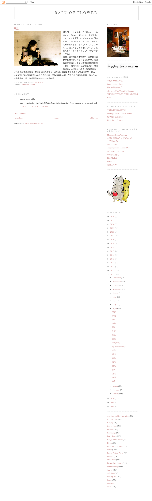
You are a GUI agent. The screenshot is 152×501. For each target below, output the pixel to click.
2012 (112, 270)
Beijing (110, 422)
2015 (112, 258)
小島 (114, 323)
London (110, 456)
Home (56, 117)
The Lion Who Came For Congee (120, 90)
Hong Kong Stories (114, 120)
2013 (112, 266)
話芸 (114, 350)
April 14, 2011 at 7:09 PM (34, 106)
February (116, 389)
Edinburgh (111, 432)
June (115, 300)
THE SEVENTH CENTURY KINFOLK (122, 94)
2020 (112, 239)
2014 (112, 262)
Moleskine (111, 459)
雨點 (114, 358)
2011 (112, 274)
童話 (114, 335)
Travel (109, 470)
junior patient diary (115, 84)
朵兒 (114, 331)
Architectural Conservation (118, 416)
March (115, 386)
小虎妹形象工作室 (115, 80)
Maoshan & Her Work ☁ (117, 134)
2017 (112, 251)
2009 (112, 402)
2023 (112, 228)
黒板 (114, 338)
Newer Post (18, 117)
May (115, 304)
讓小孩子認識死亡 (115, 87)
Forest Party (112, 161)
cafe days (111, 473)
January (116, 393)
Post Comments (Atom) (34, 123)
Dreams (25, 84)
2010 (112, 398)
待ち (114, 319)
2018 (112, 247)
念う (114, 369)
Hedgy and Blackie (115, 439)
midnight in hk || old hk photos (119, 113)
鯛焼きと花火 (113, 154)
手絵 (114, 315)
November (117, 281)
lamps (109, 480)
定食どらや (112, 164)
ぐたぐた (116, 342)
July (115, 297)
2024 (112, 224)
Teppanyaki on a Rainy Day (118, 147)
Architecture (112, 419)
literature (110, 483)
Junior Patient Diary (115, 453)
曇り (114, 327)
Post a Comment (20, 113)
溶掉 (114, 354)
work (32, 84)
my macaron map (119, 346)
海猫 (114, 377)
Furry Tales (111, 436)
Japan (109, 449)
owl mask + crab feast (115, 151)
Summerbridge (113, 466)
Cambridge (111, 426)
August (116, 293)
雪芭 (114, 362)
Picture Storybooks (114, 463)
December (117, 277)
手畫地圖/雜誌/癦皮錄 (116, 110)
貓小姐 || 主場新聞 (114, 116)
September (117, 289)
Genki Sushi (112, 144)
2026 (112, 216)
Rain (109, 97)
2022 (112, 232)
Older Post (94, 117)
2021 (112, 235)
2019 (112, 243)
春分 (114, 381)
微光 (114, 365)
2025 (112, 220)
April (115, 308)
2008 (112, 406)
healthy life (111, 476)
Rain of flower (76, 12)
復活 (114, 373)
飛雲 (114, 311)
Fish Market (112, 158)
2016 (112, 255)
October (116, 285)
